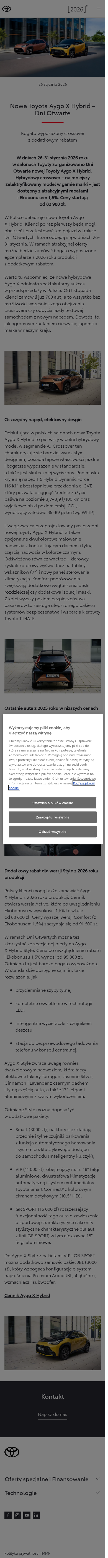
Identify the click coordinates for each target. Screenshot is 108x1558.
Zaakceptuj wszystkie (52, 817)
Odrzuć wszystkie (52, 831)
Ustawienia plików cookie (52, 802)
